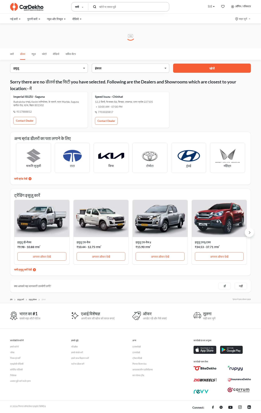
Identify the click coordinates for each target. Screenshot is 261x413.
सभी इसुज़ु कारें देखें (23, 269)
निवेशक (13, 375)
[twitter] (221, 407)
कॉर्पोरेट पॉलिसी (16, 369)
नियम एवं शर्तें (15, 358)
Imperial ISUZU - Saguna (29, 96)
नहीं (241, 286)
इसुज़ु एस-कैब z (143, 242)
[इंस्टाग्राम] (240, 407)
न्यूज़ (34, 54)
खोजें (212, 68)
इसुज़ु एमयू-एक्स (203, 242)
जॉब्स (12, 352)
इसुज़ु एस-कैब (83, 242)
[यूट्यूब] (230, 407)
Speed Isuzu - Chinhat (109, 96)
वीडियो (56, 54)
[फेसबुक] (213, 407)
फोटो (44, 54)
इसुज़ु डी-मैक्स (24, 242)
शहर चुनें (243, 18)
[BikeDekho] (205, 368)
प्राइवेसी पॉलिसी (17, 363)
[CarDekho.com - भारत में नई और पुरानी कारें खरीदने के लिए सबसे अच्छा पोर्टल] (26, 7)
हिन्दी (210, 6)
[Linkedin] (249, 407)
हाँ (225, 286)
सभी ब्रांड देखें (20, 178)
